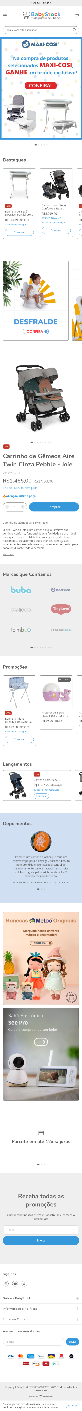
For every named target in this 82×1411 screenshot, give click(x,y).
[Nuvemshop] (41, 1396)
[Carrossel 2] (41, 1054)
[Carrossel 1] (41, 88)
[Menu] (5, 16)
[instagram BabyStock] (6, 1283)
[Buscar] (74, 30)
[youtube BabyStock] (15, 1283)
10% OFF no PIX (41, 3)
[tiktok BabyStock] (24, 1283)
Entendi (72, 1405)
